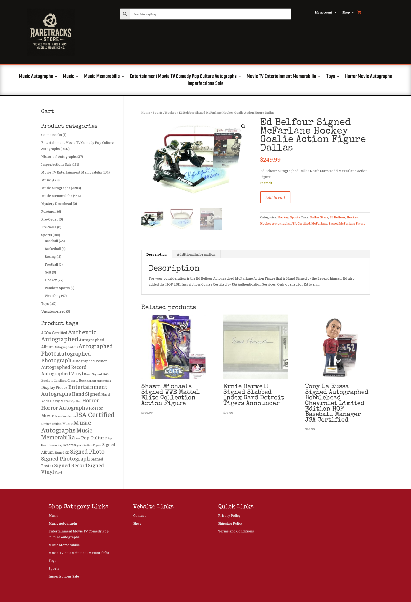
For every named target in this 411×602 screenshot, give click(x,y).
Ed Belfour (337, 217)
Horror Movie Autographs (368, 77)
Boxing (50, 256)
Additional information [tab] (196, 254)
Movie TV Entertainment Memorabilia (281, 77)
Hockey (170, 112)
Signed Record (70, 465)
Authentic (82, 332)
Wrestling (52, 295)
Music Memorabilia (102, 77)
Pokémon (48, 211)
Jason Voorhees (65, 416)
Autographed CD (66, 347)
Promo (53, 445)
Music (68, 77)
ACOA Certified (54, 332)
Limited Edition (51, 424)
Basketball (53, 248)
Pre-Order (49, 219)
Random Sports (57, 287)
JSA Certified (300, 223)
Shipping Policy (230, 523)
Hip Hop (75, 401)
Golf (48, 272)
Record (68, 444)
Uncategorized (53, 311)
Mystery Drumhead (56, 203)
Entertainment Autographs (74, 390)
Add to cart (275, 197)
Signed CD (61, 452)
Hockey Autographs (275, 223)
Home (145, 112)
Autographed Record (64, 367)
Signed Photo (87, 451)
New (78, 438)
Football (51, 264)
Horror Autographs (64, 407)
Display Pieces (54, 387)
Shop (346, 12)
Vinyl (58, 472)
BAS (106, 373)
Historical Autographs (59, 156)
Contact (139, 515)
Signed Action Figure (88, 445)
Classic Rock (76, 380)
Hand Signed (86, 393)
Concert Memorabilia (99, 380)
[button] (243, 126)
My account (323, 12)
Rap (60, 445)
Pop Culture (94, 437)
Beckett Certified (54, 380)
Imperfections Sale (206, 84)
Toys (330, 77)
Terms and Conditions (236, 531)
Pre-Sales (48, 227)
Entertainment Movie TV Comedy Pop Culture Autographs (183, 77)
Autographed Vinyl (62, 373)
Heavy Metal (60, 401)
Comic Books (51, 134)
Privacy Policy (229, 515)
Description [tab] (156, 254)
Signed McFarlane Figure (347, 223)
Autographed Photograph (66, 357)
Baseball (51, 240)
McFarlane (319, 223)
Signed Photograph (65, 458)
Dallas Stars (319, 217)
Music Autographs (36, 77)
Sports (157, 112)
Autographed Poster (89, 360)
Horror (90, 400)
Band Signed (93, 374)
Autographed (59, 339)
